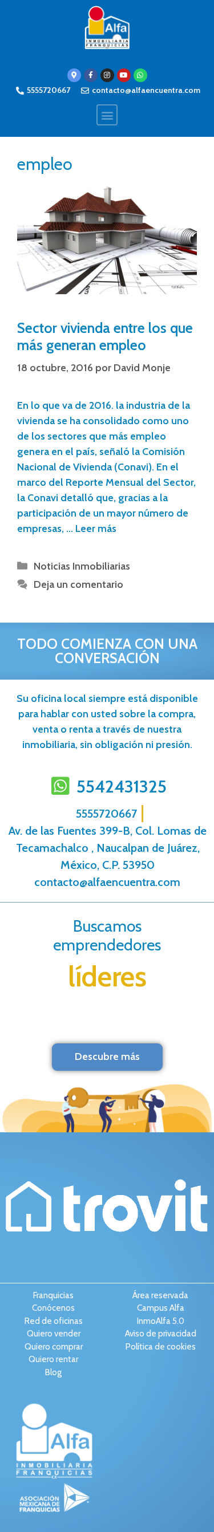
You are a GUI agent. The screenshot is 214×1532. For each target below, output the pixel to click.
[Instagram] (107, 75)
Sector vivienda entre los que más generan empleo (105, 336)
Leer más (95, 528)
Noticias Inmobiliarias (82, 566)
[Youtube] (124, 75)
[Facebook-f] (91, 75)
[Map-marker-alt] (74, 75)
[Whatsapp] (140, 75)
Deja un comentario (78, 584)
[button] (107, 114)
